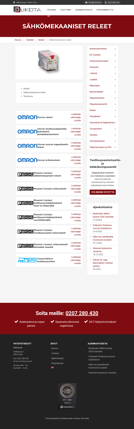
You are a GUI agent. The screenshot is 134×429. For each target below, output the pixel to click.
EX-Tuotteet (95, 55)
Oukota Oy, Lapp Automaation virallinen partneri (103, 263)
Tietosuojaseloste (52, 418)
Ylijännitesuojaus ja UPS (100, 147)
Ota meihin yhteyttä (102, 192)
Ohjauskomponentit (98, 104)
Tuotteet (65, 10)
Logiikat (93, 79)
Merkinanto (95, 85)
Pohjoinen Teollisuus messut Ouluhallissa (101, 358)
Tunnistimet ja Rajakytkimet (102, 122)
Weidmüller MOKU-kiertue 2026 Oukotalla (100, 350)
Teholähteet (95, 116)
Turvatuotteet (96, 128)
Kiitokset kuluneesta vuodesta (102, 372)
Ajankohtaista (83, 10)
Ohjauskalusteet (97, 98)
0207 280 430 (82, 313)
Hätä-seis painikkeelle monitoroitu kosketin (98, 366)
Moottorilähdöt (96, 92)
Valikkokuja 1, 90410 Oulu (26, 2)
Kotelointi (94, 67)
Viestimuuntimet (97, 141)
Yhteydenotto (104, 10)
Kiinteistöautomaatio (99, 61)
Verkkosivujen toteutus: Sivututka (75, 418)
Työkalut (93, 135)
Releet (41, 40)
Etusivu (52, 10)
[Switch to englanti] (49, 16)
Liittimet (93, 73)
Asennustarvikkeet (98, 48)
